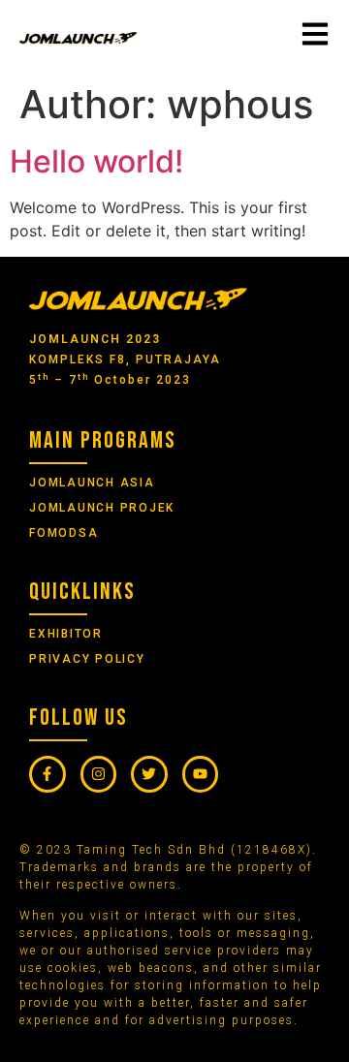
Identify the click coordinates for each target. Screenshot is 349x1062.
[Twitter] (149, 774)
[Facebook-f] (47, 774)
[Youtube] (200, 774)
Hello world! (96, 161)
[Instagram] (98, 774)
